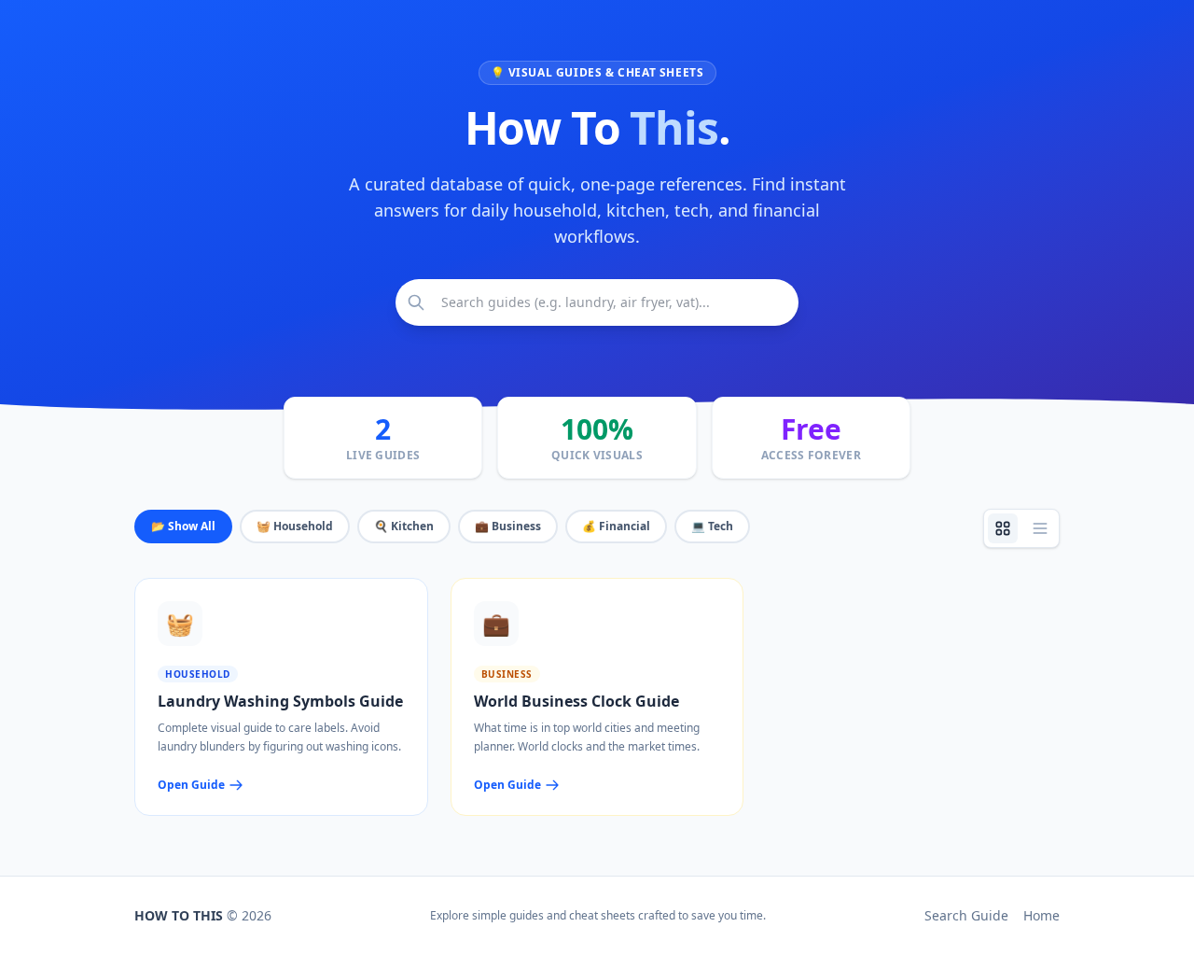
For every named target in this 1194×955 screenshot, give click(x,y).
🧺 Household (295, 526)
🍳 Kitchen (404, 526)
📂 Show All (183, 526)
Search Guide (966, 915)
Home (1041, 915)
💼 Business (508, 526)
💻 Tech (712, 526)
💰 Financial (616, 526)
